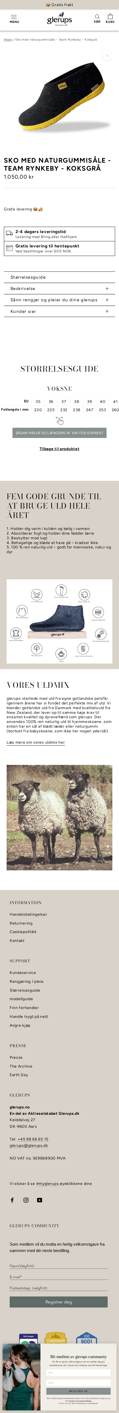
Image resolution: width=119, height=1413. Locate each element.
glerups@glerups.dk (29, 1145)
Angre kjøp (20, 1025)
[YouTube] (39, 1199)
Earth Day (19, 1075)
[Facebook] (12, 1199)
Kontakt (17, 941)
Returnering (21, 923)
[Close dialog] (114, 1346)
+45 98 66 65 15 (33, 1139)
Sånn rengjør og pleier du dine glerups (54, 299)
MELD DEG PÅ (78, 1391)
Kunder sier (23, 311)
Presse (16, 1057)
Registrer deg (58, 1302)
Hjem (8, 39)
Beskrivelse (23, 288)
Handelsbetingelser (28, 914)
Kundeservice (23, 973)
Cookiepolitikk (23, 932)
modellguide (21, 999)
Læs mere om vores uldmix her (36, 742)
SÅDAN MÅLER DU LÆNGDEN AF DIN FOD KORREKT (60, 433)
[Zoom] (107, 55)
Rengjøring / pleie (27, 981)
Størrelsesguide (28, 277)
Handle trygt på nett (29, 1017)
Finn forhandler (24, 1008)
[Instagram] (26, 1199)
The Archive (21, 1066)
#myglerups (47, 1183)
